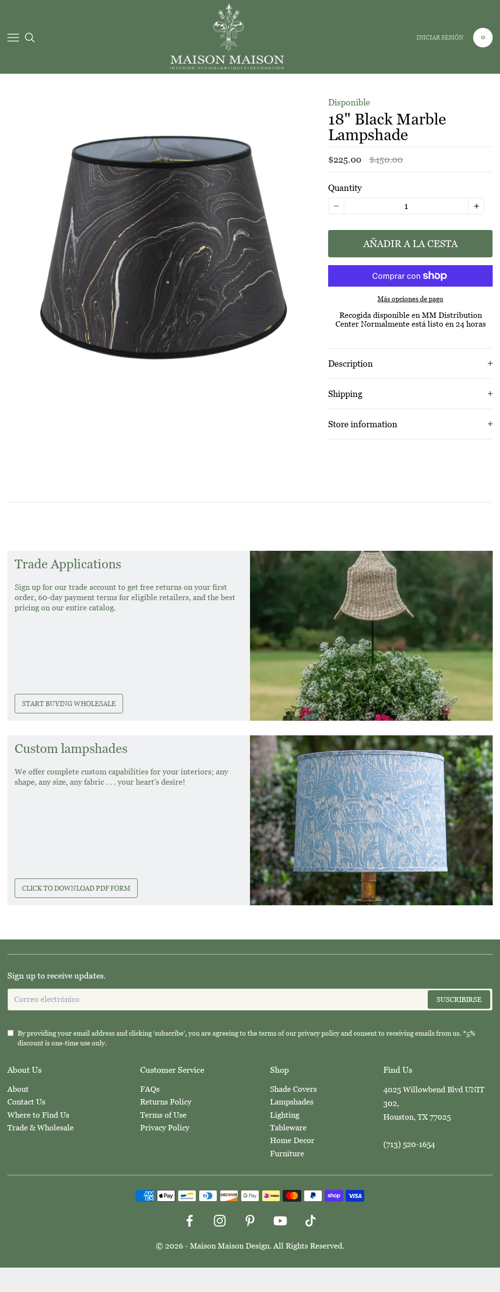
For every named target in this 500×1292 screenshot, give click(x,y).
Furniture (287, 1153)
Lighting (284, 1115)
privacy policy (318, 1033)
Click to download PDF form (76, 888)
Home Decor (292, 1140)
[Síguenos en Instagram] (219, 1220)
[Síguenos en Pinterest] (250, 1220)
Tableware (288, 1127)
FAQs (150, 1089)
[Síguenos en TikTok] (310, 1220)
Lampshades (291, 1101)
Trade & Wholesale (40, 1127)
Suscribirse (459, 999)
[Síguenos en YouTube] (280, 1220)
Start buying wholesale (69, 704)
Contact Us (26, 1101)
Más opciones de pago (410, 299)
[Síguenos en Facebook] (189, 1220)
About (18, 1089)
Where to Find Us (38, 1115)
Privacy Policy (164, 1127)
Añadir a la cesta (410, 243)
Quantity (345, 188)
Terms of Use (163, 1115)
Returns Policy (165, 1101)
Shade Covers (293, 1089)
